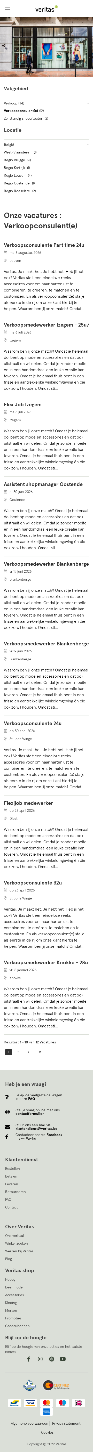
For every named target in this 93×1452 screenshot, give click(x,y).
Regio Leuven (18, 175)
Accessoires (14, 1295)
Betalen (11, 1176)
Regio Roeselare (20, 191)
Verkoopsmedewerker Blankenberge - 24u (46, 564)
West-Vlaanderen (20, 152)
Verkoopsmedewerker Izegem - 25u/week (46, 325)
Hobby (10, 1279)
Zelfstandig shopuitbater (26, 118)
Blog (8, 1259)
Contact (11, 1207)
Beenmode (14, 1287)
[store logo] (46, 8)
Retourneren (15, 1192)
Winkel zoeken (16, 1243)
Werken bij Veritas (19, 1251)
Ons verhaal (14, 1236)
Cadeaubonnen (17, 1326)
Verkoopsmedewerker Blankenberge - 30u (46, 643)
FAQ (8, 1200)
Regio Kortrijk (17, 168)
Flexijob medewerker (28, 803)
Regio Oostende (19, 183)
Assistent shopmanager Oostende (43, 484)
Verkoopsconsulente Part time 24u (44, 245)
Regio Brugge (17, 160)
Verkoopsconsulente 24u (33, 723)
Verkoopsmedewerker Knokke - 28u (46, 962)
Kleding (11, 1303)
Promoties (13, 1318)
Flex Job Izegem (23, 404)
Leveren (11, 1184)
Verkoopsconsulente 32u (33, 883)
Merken (11, 1310)
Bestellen (12, 1169)
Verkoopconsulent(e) (24, 111)
